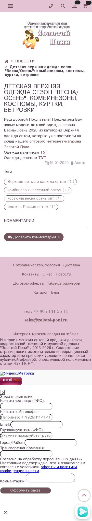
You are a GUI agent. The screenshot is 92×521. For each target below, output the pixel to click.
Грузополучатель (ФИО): (22, 430)
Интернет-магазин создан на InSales (46, 334)
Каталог (40, 292)
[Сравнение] (74, 6)
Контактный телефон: (20, 412)
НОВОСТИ (25, 61)
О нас (47, 274)
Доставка (71, 265)
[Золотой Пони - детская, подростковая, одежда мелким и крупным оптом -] (46, 34)
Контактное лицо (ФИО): (22, 401)
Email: (5, 425)
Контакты (30, 274)
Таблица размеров (63, 283)
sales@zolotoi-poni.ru (46, 319)
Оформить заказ (25, 490)
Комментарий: (13, 481)
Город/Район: (12, 443)
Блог (55, 292)
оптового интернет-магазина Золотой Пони (42, 144)
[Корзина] (86, 6)
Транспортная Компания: (22, 448)
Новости (63, 274)
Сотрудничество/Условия (36, 265)
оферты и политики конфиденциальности (38, 469)
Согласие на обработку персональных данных (41, 459)
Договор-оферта (28, 283)
